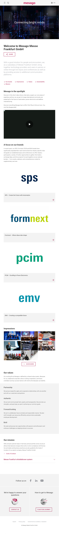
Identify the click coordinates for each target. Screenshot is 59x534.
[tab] (29, 459)
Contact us (15, 509)
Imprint (14, 521)
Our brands (9, 82)
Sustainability (41, 82)
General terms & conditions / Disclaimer (37, 521)
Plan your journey (43, 509)
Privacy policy (22, 521)
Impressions (20, 82)
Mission (8, 84)
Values (30, 82)
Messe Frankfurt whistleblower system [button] (18, 459)
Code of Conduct (11, 453)
